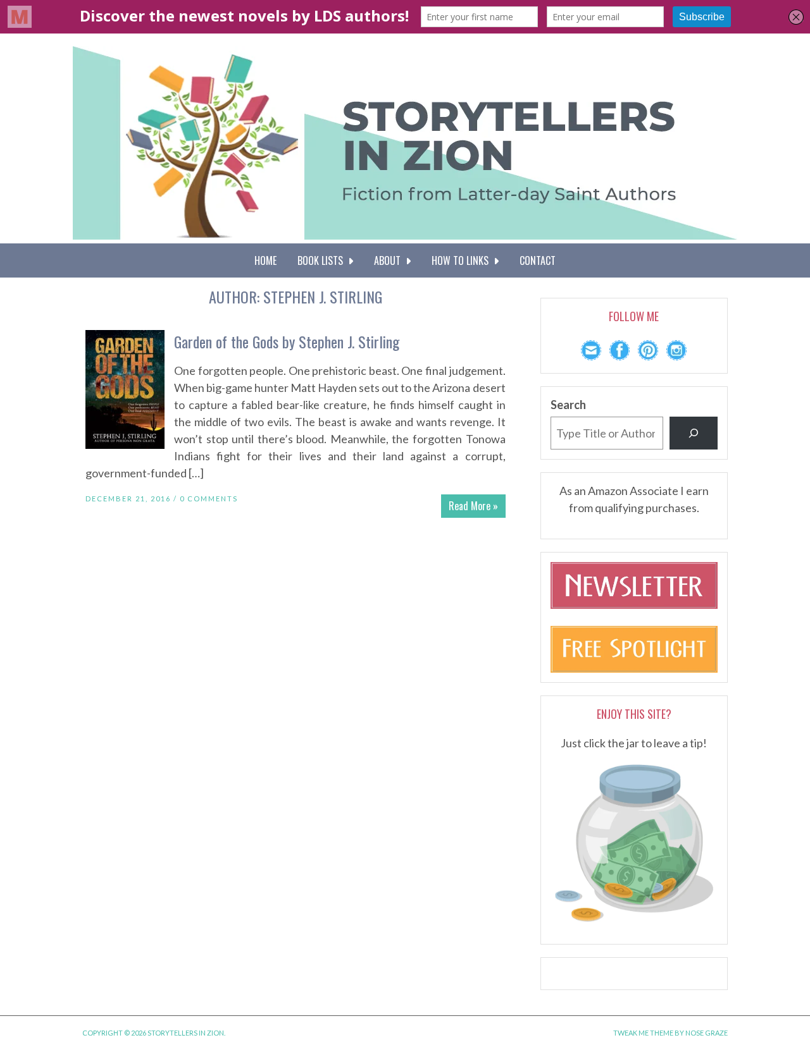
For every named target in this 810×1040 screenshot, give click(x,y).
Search (568, 405)
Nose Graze (706, 1033)
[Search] (694, 433)
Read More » (473, 505)
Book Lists (322, 260)
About (390, 260)
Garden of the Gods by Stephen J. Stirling (286, 341)
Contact (538, 260)
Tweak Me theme (643, 1033)
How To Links (463, 260)
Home (265, 260)
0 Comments (209, 498)
